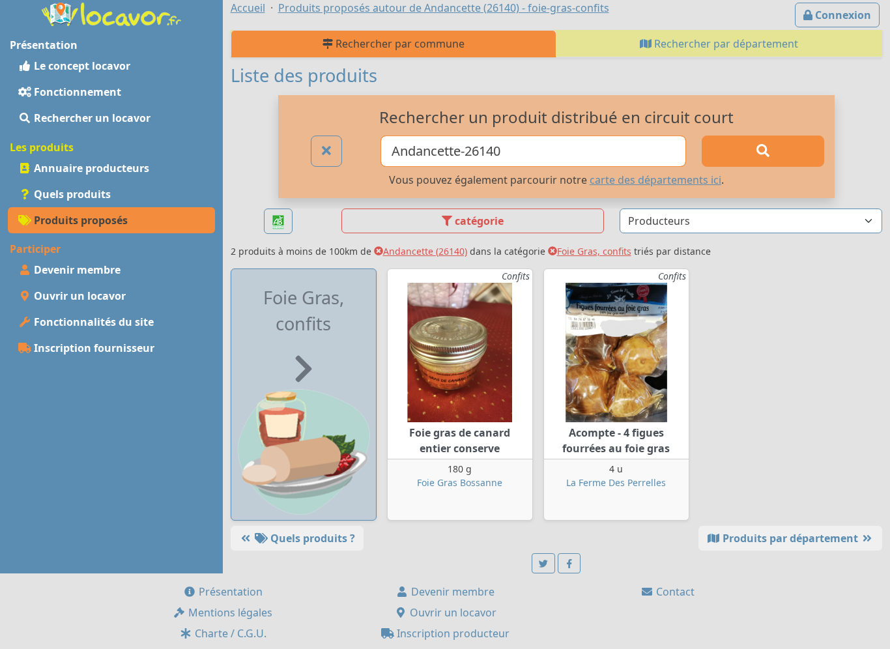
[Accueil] (111, 13)
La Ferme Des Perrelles (616, 482)
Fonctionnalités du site (92, 322)
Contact (674, 591)
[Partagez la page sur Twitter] (543, 563)
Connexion (841, 15)
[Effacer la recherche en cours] (326, 151)
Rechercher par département (725, 43)
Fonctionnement (76, 92)
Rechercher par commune (399, 43)
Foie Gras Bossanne (459, 482)
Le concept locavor (80, 66)
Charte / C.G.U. (229, 633)
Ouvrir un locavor (78, 296)
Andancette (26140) (425, 251)
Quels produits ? (311, 538)
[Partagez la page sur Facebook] (569, 563)
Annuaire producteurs (90, 168)
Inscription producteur (452, 633)
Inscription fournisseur (92, 348)
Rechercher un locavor (91, 118)
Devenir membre (76, 270)
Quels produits (71, 194)
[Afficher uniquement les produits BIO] (278, 221)
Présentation (229, 591)
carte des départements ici (655, 180)
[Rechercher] (763, 151)
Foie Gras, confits (594, 251)
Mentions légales (229, 612)
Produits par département (790, 538)
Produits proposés (79, 220)
